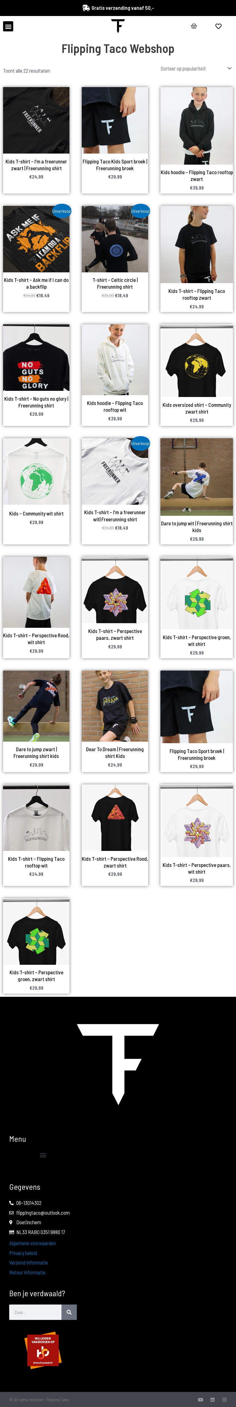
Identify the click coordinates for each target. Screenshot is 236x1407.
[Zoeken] (69, 1312)
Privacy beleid (23, 1253)
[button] (8, 26)
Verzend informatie (28, 1262)
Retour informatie (27, 1272)
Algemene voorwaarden (32, 1243)
